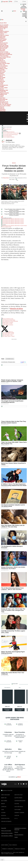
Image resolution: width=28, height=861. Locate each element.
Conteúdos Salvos (15, 133)
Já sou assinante (4, 25)
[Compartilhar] (2, 216)
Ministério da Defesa (16, 308)
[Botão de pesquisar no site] (26, 17)
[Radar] (4, 141)
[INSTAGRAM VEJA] (26, 784)
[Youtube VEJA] (27, 119)
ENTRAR (23, 9)
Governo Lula (9, 358)
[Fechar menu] (2, 126)
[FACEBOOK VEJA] (18, 784)
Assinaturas (12, 131)
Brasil (14, 163)
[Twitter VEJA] (27, 117)
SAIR (24, 10)
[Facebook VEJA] (27, 115)
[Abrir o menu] (2, 11)
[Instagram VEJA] (27, 121)
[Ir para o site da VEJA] (14, 11)
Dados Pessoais (15, 134)
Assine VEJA (3, 23)
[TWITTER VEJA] (20, 784)
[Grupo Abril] (4, 1)
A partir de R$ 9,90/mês (7, 710)
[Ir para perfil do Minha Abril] (14, 129)
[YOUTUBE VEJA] (23, 784)
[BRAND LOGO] (1, 19)
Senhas (10, 135)
